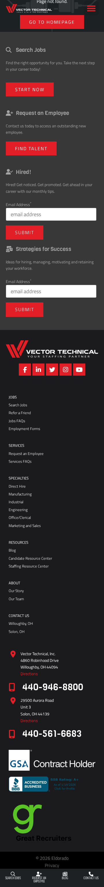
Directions (29, 674)
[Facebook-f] (25, 369)
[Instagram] (66, 369)
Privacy (52, 865)
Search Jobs (13, 877)
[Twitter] (52, 369)
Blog (65, 877)
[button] (91, 8)
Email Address (18, 205)
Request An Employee (39, 879)
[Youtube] (79, 369)
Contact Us (91, 877)
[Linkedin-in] (38, 369)
